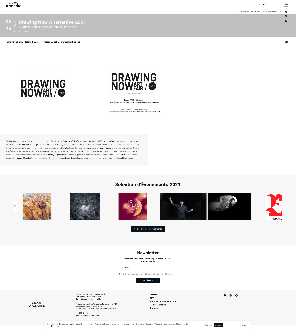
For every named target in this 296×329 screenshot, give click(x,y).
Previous (15, 206)
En (264, 4)
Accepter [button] (218, 325)
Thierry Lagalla (50, 42)
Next (280, 206)
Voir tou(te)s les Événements (148, 229)
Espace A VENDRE (70, 141)
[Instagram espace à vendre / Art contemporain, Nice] (286, 16)
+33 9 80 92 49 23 (82, 313)
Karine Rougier (32, 42)
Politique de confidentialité (163, 301)
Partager (286, 42)
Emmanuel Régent (70, 42)
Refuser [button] (244, 325)
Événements (257, 11)
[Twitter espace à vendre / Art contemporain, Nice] (286, 21)
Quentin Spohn (15, 42)
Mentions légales (158, 305)
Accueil (250, 11)
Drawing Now (27, 141)
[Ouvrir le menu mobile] (286, 5)
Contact (153, 295)
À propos (154, 308)
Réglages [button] (208, 325)
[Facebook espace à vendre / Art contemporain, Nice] (286, 11)
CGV (152, 298)
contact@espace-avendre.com (87, 315)
